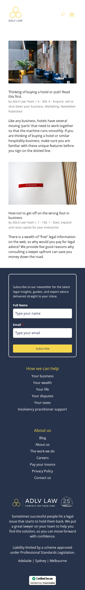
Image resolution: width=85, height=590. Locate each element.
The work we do (42, 451)
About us (42, 444)
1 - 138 (42, 222)
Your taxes (42, 402)
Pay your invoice (42, 464)
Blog (42, 438)
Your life (42, 389)
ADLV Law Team (23, 101)
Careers (43, 458)
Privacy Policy (42, 471)
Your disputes (42, 396)
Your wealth (42, 382)
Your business (43, 376)
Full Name (20, 305)
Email (18, 325)
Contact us (42, 477)
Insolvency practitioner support (42, 409)
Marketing (52, 106)
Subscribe (43, 349)
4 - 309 (42, 101)
